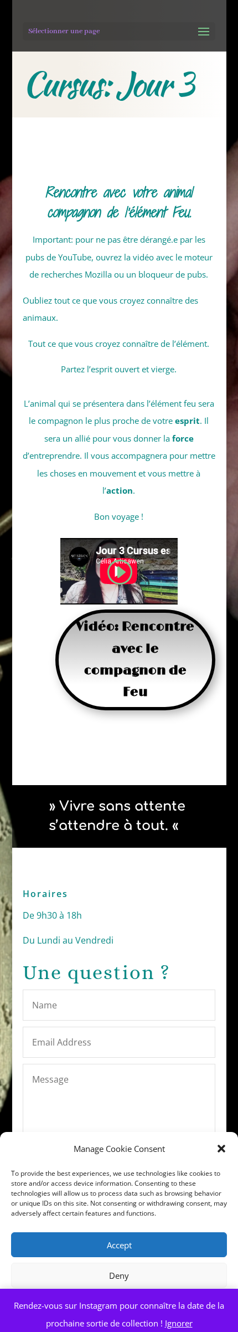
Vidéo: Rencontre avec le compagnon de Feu (135, 659)
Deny (119, 1275)
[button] (221, 1148)
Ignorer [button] (179, 1323)
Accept (119, 1245)
